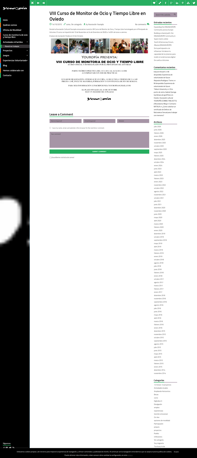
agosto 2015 (158, 344)
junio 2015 (157, 350)
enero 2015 (158, 366)
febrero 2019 (158, 253)
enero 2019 (158, 256)
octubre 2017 (159, 279)
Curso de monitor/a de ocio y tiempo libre (15, 36)
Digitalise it (158, 401)
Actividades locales (161, 388)
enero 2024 (158, 165)
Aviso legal (6, 455)
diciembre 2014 (159, 370)
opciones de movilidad (162, 420)
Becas (156, 394)
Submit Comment (99, 151)
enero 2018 (158, 276)
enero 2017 (158, 292)
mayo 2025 (158, 152)
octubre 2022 (159, 188)
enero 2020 (158, 230)
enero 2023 (158, 181)
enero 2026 (158, 136)
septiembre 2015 (160, 341)
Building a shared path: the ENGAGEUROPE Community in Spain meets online (164, 36)
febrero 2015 (158, 363)
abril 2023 (157, 172)
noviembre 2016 (160, 298)
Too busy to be (159, 446)
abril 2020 (157, 220)
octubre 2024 (159, 162)
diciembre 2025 (159, 139)
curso (68, 24)
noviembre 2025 (160, 142)
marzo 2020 (158, 224)
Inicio (5, 20)
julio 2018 (157, 266)
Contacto (7, 75)
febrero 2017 (158, 289)
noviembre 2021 (160, 194)
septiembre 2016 (160, 302)
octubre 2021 (159, 198)
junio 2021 (157, 204)
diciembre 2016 (159, 295)
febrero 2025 (158, 155)
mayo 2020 (158, 217)
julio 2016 (157, 308)
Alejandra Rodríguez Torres (164, 80)
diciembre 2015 (159, 331)
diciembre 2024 (159, 159)
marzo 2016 (158, 321)
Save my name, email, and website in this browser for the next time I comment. (78, 128)
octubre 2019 (159, 237)
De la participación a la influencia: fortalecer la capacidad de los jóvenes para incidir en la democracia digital (165, 52)
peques (156, 427)
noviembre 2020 (160, 211)
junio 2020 (157, 214)
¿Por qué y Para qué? (161, 449)
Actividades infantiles (13, 42)
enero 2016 (158, 328)
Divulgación (158, 404)
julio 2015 (157, 347)
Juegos (6, 55)
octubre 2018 (159, 259)
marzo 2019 (158, 250)
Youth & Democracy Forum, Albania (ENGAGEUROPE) (164, 43)
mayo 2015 (158, 354)
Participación (158, 423)
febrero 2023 (158, 178)
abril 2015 (157, 357)
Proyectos (7, 50)
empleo (156, 407)
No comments (140, 24)
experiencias (158, 410)
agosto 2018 (158, 263)
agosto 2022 (158, 191)
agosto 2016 (158, 305)
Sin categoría (76, 24)
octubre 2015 (159, 337)
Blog (5, 65)
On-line (156, 417)
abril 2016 (157, 318)
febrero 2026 (158, 133)
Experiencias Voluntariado (15, 60)
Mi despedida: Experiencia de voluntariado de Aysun (163, 74)
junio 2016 (157, 311)
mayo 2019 (158, 243)
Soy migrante (159, 443)
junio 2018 (157, 269)
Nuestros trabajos (12, 46)
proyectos (157, 430)
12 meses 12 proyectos (162, 384)
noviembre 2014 (160, 373)
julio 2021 (157, 201)
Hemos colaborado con (13, 70)
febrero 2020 (158, 227)
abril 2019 (157, 246)
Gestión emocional (161, 414)
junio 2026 (157, 129)
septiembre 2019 (160, 240)
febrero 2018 (158, 272)
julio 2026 (157, 126)
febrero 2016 (158, 324)
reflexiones (158, 436)
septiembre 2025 (160, 149)
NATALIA (157, 106)
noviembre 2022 (160, 185)
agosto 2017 (158, 282)
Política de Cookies (17, 455)
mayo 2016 (158, 315)
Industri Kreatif (159, 71)
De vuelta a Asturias (161, 60)
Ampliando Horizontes (162, 391)
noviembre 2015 (160, 334)
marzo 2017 (158, 285)
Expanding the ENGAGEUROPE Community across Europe (165, 28)
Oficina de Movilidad (12, 30)
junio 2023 (157, 168)
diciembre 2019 (159, 233)
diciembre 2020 (159, 207)
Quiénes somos (10, 25)
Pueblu (156, 433)
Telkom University (160, 89)
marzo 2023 (158, 175)
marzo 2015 (158, 360)
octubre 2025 (159, 146)
